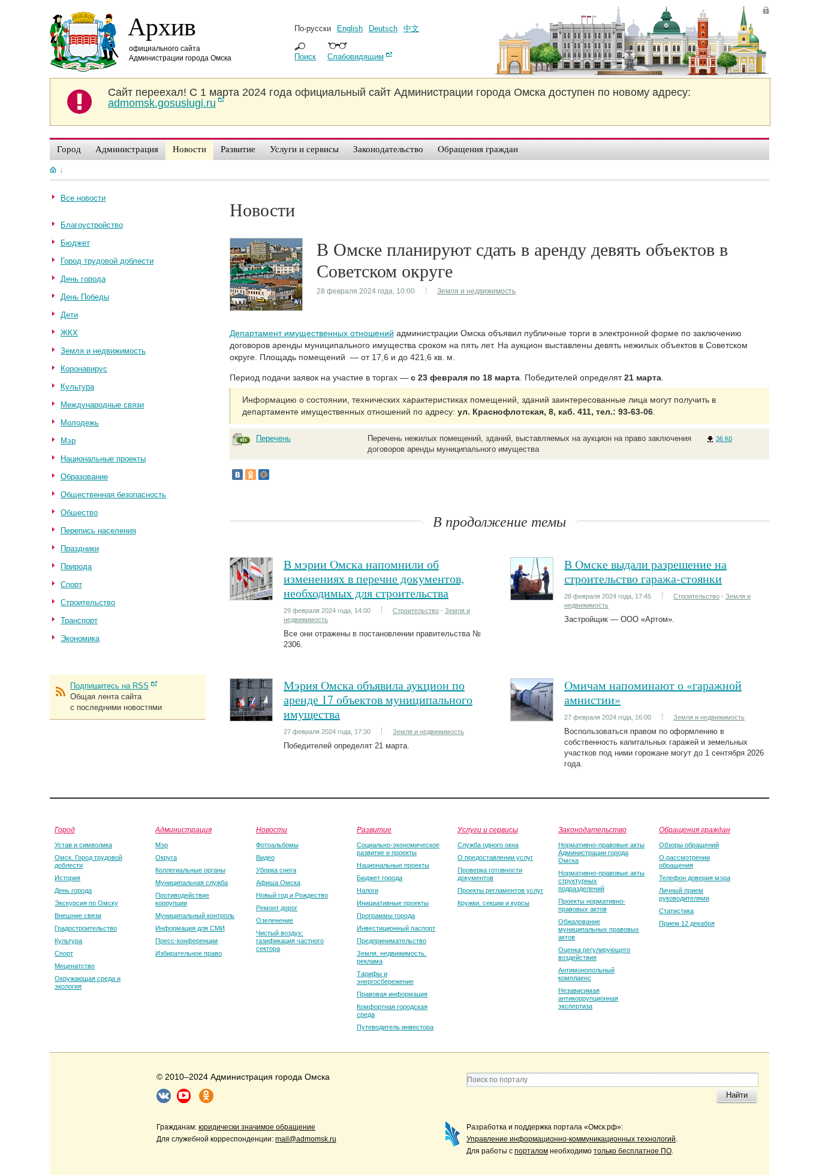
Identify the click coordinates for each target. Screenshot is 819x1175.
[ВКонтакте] (237, 474)
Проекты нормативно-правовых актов (591, 905)
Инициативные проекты (393, 903)
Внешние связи (78, 915)
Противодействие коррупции (182, 899)
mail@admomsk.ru (305, 1139)
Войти (766, 10)
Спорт (64, 953)
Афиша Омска (278, 882)
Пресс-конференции (186, 940)
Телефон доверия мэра (694, 877)
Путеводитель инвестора (395, 1027)
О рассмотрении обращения (684, 861)
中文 (411, 28)
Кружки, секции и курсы (493, 903)
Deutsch (383, 28)
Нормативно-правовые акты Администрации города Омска (601, 852)
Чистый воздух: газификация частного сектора (290, 940)
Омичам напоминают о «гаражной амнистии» (653, 692)
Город (65, 829)
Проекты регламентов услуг (500, 890)
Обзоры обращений (689, 844)
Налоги (367, 890)
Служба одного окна (488, 844)
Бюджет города (379, 877)
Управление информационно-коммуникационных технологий (571, 1139)
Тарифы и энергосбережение (385, 977)
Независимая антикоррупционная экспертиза (588, 998)
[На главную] (53, 170)
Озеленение (274, 920)
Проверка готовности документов (489, 873)
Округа (166, 857)
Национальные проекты (393, 865)
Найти (737, 1095)
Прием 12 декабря (687, 923)
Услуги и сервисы (487, 829)
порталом (531, 1151)
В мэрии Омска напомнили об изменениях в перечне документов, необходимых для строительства (374, 578)
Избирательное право (188, 953)
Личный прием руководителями (684, 894)
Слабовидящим (355, 56)
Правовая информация (392, 994)
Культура (68, 940)
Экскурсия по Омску (86, 903)
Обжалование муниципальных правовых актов (598, 929)
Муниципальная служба (191, 882)
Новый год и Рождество (292, 895)
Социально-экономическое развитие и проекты (398, 848)
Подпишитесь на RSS (109, 685)
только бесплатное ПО (633, 1151)
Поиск (305, 56)
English (350, 28)
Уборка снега (276, 870)
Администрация (183, 829)
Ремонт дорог (276, 907)
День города (73, 890)
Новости (271, 829)
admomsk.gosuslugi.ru (162, 103)
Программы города (386, 915)
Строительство (416, 610)
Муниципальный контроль (194, 915)
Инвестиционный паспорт (396, 928)
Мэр (161, 844)
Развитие (374, 829)
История (67, 877)
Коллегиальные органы (190, 870)
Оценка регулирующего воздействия (594, 953)
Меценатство (75, 965)
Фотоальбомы (277, 844)
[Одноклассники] (250, 474)
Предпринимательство (391, 940)
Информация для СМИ (190, 928)
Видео (265, 857)
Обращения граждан (694, 829)
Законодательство (592, 829)
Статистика (676, 910)
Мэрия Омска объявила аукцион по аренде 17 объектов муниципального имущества (378, 699)
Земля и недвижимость (476, 291)
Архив (162, 26)
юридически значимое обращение (256, 1127)
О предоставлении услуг (495, 857)
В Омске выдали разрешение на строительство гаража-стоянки (645, 571)
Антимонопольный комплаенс (586, 973)
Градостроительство (86, 928)
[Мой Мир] (263, 474)
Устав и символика (83, 844)
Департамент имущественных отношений (312, 333)
